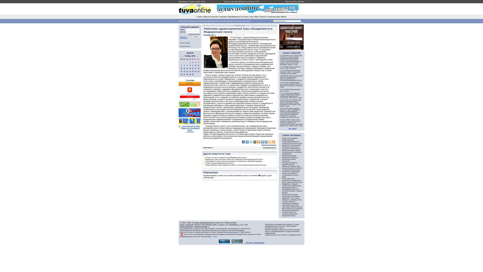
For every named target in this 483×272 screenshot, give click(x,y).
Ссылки (190, 80)
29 (190, 74)
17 (195, 68)
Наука (257, 17)
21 (187, 71)
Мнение (283, 17)
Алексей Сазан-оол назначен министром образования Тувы (289, 214)
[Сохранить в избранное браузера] (269, 141)
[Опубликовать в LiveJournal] (251, 141)
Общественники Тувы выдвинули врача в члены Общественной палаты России (235, 165)
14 (187, 68)
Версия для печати (269, 145)
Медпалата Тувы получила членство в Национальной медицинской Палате (234, 159)
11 (198, 65)
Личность (263, 17)
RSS (257, 2)
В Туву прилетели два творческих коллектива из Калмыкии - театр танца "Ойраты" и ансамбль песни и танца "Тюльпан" (292, 198)
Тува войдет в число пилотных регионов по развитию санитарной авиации (233, 161)
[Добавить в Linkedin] (247, 141)
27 (184, 74)
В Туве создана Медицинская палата (219, 163)
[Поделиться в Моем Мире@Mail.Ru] (254, 141)
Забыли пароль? (184, 38)
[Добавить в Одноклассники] (258, 141)
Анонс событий (185, 43)
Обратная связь (291, 2)
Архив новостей (185, 46)
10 (195, 65)
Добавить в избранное (247, 2)
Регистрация (183, 37)
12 (181, 68)
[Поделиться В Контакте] (266, 141)
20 (184, 71)
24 (195, 71)
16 (192, 68)
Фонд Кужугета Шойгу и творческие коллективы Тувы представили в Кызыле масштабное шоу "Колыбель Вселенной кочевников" (292, 206)
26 (181, 74)
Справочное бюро (274, 17)
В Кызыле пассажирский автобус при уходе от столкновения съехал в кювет (291, 174)
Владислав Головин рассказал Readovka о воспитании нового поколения (290, 158)
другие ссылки (190, 131)
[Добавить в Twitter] (262, 141)
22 (190, 71)
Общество (207, 17)
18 (198, 68)
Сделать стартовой (231, 2)
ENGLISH (301, 2)
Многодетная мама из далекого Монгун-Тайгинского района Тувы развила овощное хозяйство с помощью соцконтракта (292, 166)
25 (198, 71)
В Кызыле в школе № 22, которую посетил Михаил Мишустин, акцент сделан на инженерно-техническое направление (292, 150)
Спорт (251, 17)
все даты (292, 128)
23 (192, 71)
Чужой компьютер (194, 34)
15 (190, 68)
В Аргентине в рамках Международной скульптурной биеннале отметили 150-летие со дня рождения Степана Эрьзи (292, 141)
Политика (214, 17)
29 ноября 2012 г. (209, 35)
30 (192, 74)
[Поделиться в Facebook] (243, 141)
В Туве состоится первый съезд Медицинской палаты (226, 157)
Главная (199, 17)
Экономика (223, 17)
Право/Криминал (234, 17)
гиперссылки (232, 232)
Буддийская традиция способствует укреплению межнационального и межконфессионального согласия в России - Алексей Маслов (292, 188)
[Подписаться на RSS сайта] (273, 141)
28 (187, 74)
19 (181, 71)
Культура (244, 17)
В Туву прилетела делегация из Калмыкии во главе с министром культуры (292, 180)
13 (184, 68)
